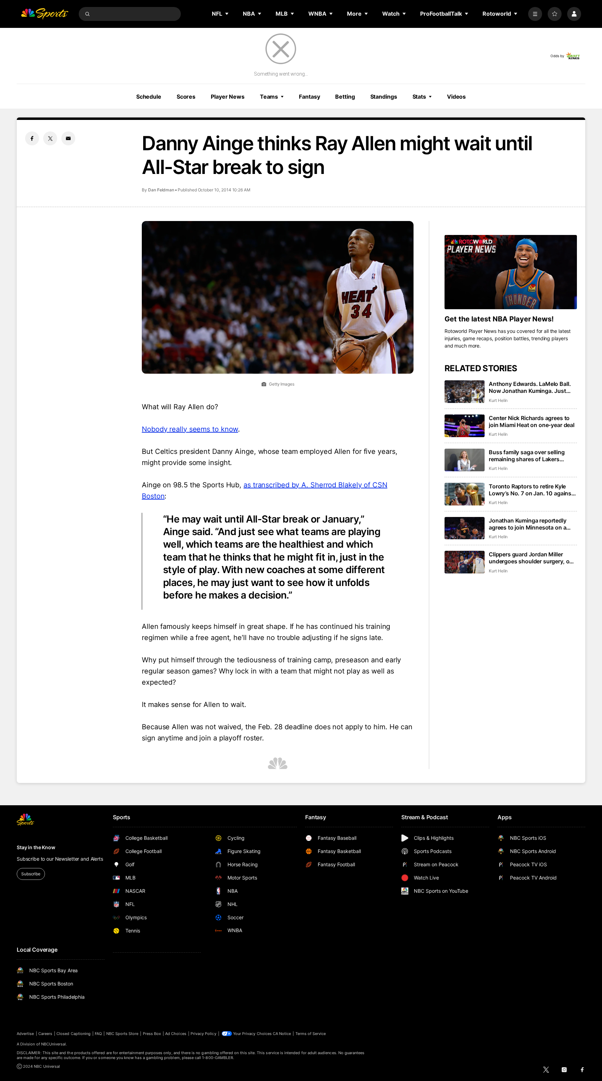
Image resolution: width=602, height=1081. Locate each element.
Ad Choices (175, 1033)
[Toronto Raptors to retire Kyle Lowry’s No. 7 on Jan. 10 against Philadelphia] (465, 494)
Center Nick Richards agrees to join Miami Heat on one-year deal (531, 421)
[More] (535, 14)
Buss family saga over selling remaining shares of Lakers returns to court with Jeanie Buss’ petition (533, 456)
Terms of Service (310, 1033)
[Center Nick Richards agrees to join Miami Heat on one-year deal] (465, 425)
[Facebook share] (32, 138)
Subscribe (30, 873)
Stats (419, 96)
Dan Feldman (161, 189)
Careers (45, 1033)
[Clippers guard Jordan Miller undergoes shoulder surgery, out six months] (465, 562)
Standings (383, 96)
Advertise (25, 1033)
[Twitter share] (50, 138)
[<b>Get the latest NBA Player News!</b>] (511, 272)
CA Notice (282, 1033)
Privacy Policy (203, 1033)
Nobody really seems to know (190, 429)
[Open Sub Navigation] (227, 13)
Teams (269, 96)
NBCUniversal (53, 1044)
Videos (456, 96)
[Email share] (68, 138)
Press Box (152, 1033)
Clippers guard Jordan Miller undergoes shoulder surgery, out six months (532, 558)
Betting (345, 96)
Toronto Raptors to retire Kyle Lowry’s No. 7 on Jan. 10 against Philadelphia (531, 490)
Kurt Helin (498, 400)
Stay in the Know (36, 847)
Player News (228, 96)
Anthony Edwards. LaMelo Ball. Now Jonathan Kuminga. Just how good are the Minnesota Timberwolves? (530, 387)
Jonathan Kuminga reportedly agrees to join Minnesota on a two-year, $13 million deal (527, 524)
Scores (186, 96)
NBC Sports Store (122, 1033)
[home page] (44, 14)
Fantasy (309, 96)
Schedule (148, 96)
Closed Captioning (73, 1033)
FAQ (98, 1033)
